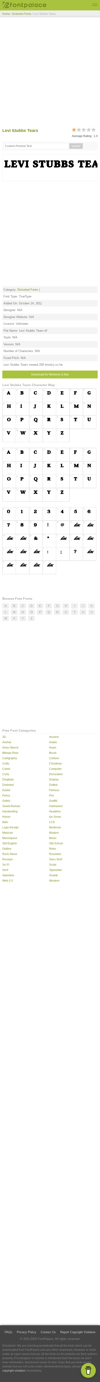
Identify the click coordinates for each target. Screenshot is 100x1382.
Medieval (55, 827)
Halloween (56, 806)
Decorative (56, 774)
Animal (6, 742)
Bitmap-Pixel (10, 753)
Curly (5, 774)
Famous (54, 790)
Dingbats (8, 779)
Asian (52, 747)
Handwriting (10, 811)
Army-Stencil (10, 747)
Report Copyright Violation (77, 1332)
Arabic (53, 742)
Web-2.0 (7, 880)
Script (52, 864)
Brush (53, 753)
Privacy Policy (26, 1332)
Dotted (53, 784)
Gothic (6, 800)
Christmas (55, 763)
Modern (54, 832)
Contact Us (48, 1332)
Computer (55, 769)
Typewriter (55, 870)
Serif (5, 870)
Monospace (9, 838)
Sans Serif (55, 859)
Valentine (8, 875)
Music (53, 838)
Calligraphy (9, 758)
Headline (55, 811)
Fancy (6, 795)
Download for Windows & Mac (50, 374)
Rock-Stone (9, 854)
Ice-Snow (55, 816)
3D (4, 737)
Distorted (8, 784)
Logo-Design (10, 827)
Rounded (55, 854)
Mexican (7, 832)
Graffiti (53, 800)
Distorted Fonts (21, 14)
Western (54, 880)
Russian (7, 859)
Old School (56, 843)
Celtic (6, 763)
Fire (51, 795)
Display (54, 779)
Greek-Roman (11, 806)
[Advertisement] (50, 73)
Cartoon (54, 758)
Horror (6, 816)
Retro (52, 848)
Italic (5, 822)
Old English (9, 843)
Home (6, 14)
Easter (6, 790)
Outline (6, 848)
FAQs (8, 1332)
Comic (6, 769)
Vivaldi (53, 875)
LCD (52, 822)
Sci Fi (5, 864)
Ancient (54, 737)
